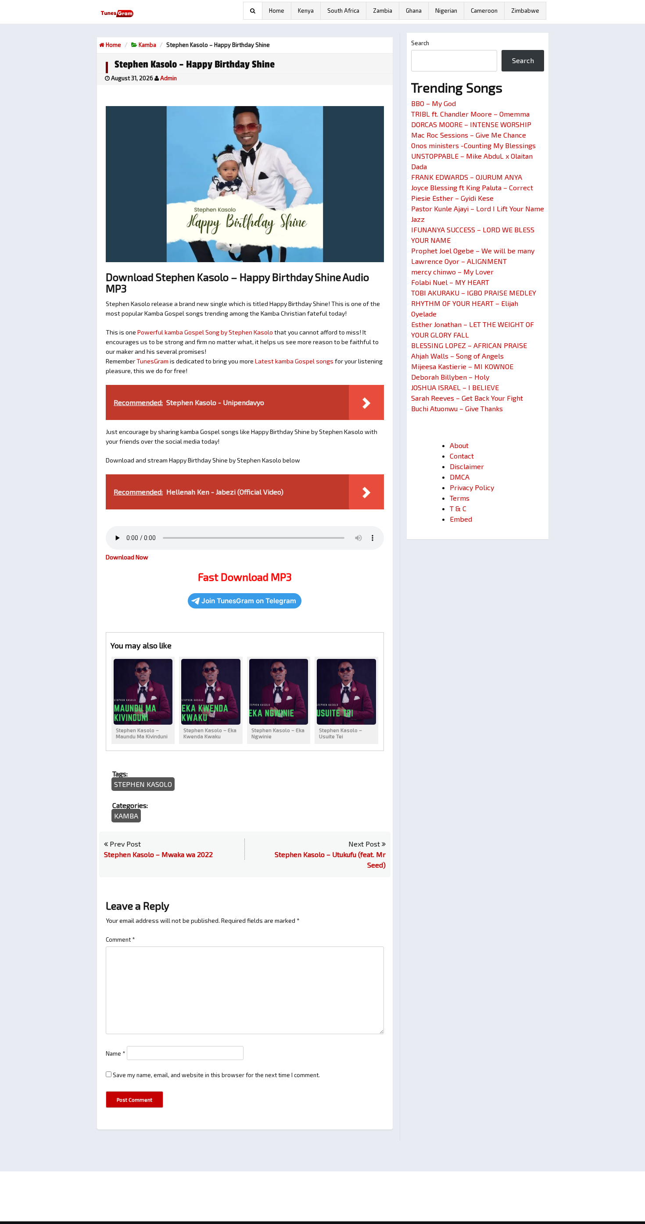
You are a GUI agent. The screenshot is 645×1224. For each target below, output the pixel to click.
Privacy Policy (472, 487)
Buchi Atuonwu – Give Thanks (457, 408)
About (459, 445)
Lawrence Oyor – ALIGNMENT (459, 261)
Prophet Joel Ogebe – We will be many (472, 250)
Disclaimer (467, 466)
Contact (462, 456)
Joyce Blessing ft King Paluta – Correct (472, 187)
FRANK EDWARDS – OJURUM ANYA (466, 177)
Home (276, 10)
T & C (458, 508)
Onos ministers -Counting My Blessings (473, 145)
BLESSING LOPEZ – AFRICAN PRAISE (469, 345)
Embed (461, 519)
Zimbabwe (525, 10)
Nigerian (446, 10)
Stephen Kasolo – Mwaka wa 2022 (158, 854)
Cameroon (484, 10)
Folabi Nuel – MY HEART (450, 282)
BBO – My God (433, 103)
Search (420, 42)
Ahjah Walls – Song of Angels (457, 356)
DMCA (459, 477)
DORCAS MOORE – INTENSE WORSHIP (471, 124)
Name (115, 1053)
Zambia (382, 10)
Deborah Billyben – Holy (450, 377)
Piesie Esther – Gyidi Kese (452, 198)
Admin (168, 78)
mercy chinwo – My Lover (452, 271)
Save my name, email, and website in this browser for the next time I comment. (216, 1074)
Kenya (306, 10)
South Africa (343, 10)
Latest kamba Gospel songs (294, 361)
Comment (120, 939)
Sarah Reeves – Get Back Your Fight (467, 398)
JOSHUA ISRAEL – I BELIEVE (455, 387)
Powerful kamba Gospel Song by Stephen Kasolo (205, 332)
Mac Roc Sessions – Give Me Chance (468, 135)
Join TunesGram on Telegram (248, 601)
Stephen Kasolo (143, 784)
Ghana (414, 10)
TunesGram (152, 361)
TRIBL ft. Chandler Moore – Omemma (470, 114)
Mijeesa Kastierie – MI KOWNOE (462, 366)
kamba (147, 44)
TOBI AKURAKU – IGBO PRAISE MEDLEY (473, 292)
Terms (459, 498)
